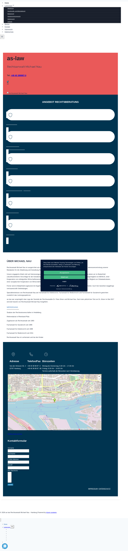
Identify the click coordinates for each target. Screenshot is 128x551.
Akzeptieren (64, 273)
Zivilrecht (9, 21)
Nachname (11, 454)
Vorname (11, 448)
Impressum (9, 29)
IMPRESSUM (93, 489)
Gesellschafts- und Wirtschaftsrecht (16, 11)
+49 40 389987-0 (18, 75)
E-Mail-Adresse (13, 459)
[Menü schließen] (0, 520)
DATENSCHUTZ (104, 489)
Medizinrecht (10, 14)
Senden (10, 484)
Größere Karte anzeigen (15, 434)
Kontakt (7, 27)
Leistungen (7, 527)
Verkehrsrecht (11, 19)
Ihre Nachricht (13, 471)
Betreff (10, 465)
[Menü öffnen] (2, 37)
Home (7, 3)
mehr (64, 281)
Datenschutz (9, 32)
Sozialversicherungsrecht (13, 16)
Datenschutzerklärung (67, 288)
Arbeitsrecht (10, 8)
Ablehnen (64, 277)
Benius (7, 24)
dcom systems (51, 512)
